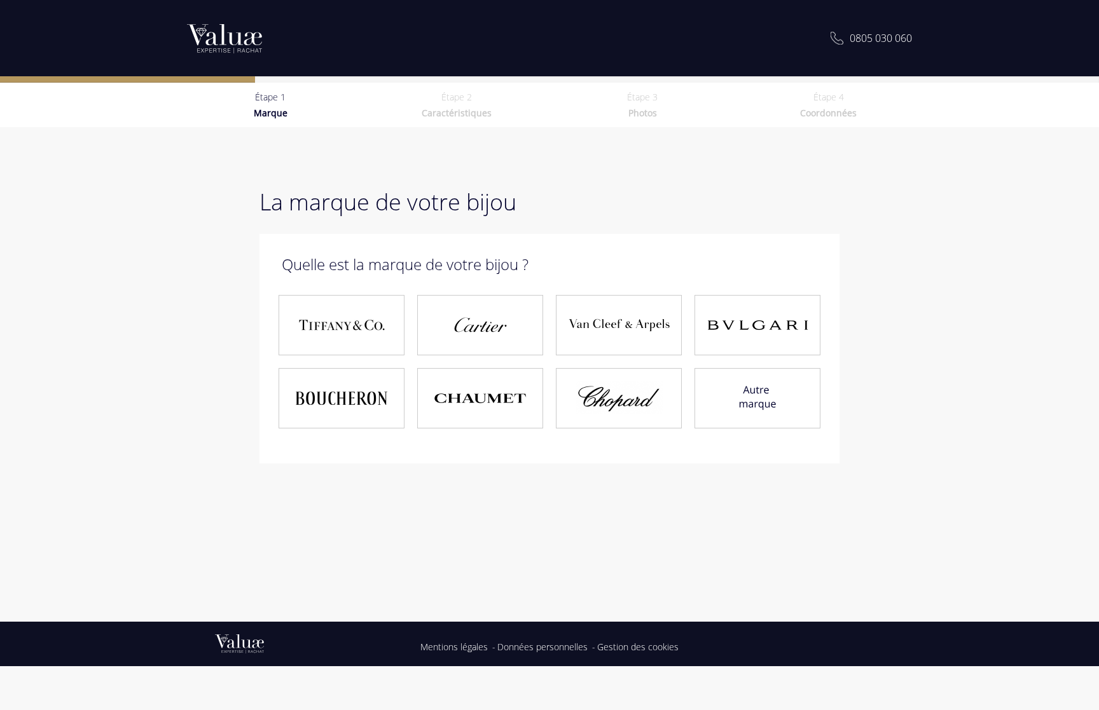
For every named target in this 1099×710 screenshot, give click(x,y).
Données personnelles (542, 647)
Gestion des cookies (638, 647)
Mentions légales (454, 647)
